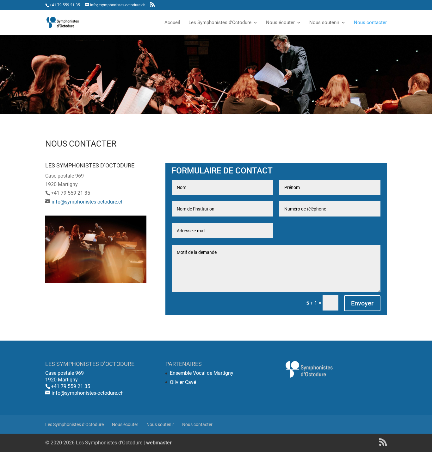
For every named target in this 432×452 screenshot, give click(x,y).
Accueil (172, 22)
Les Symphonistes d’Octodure (219, 22)
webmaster (159, 443)
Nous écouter (280, 22)
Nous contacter (370, 22)
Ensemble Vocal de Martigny (201, 373)
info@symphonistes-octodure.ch (88, 202)
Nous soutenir (324, 22)
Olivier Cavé (183, 382)
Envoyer (362, 303)
